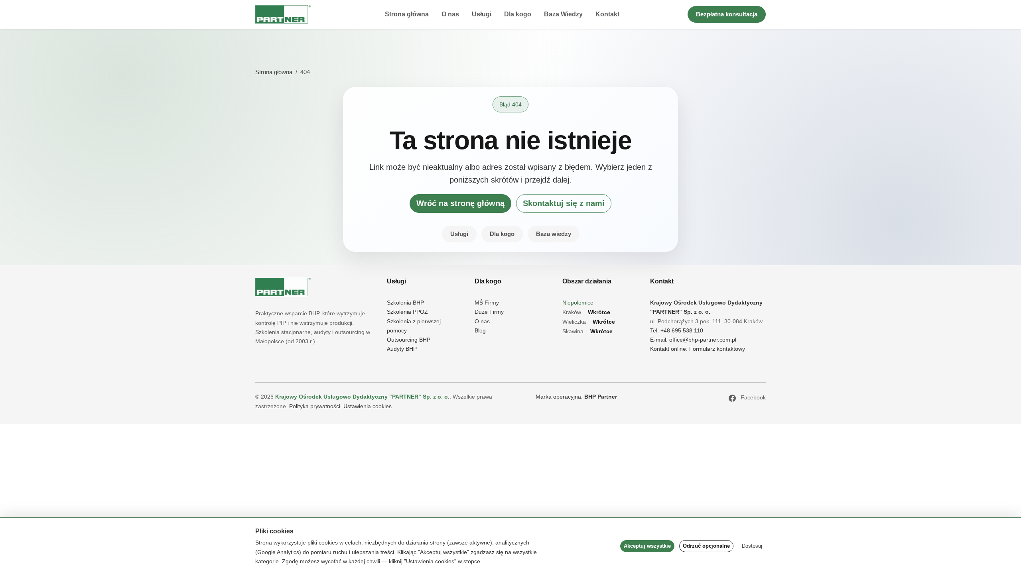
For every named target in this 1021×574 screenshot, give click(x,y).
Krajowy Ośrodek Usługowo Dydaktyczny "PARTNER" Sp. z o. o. (362, 397)
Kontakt (607, 14)
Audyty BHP (402, 349)
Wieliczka (588, 322)
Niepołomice (577, 303)
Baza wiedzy (553, 233)
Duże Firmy (489, 312)
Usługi (481, 14)
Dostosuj (752, 546)
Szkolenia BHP (405, 303)
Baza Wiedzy (563, 14)
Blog (480, 331)
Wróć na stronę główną (460, 203)
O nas (450, 14)
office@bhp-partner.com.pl (702, 340)
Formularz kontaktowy (717, 349)
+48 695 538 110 (681, 331)
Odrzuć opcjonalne (706, 546)
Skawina (587, 331)
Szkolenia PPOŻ (407, 312)
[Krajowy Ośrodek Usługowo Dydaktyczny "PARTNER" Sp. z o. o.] (283, 287)
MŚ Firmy (487, 303)
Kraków (586, 312)
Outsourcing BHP (408, 340)
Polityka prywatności (314, 406)
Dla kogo (517, 14)
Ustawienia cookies (367, 406)
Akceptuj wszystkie (647, 546)
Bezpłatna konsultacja (726, 14)
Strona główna (407, 14)
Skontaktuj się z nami (564, 203)
